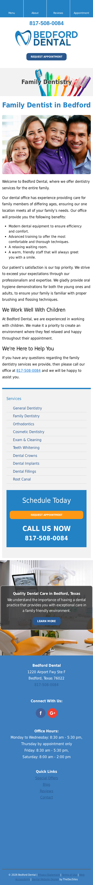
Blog (46, 784)
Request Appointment (46, 56)
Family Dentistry (26, 416)
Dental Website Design (45, 879)
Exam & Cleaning (27, 440)
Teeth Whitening (26, 447)
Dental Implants (26, 463)
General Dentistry (27, 408)
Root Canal (22, 479)
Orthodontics (23, 424)
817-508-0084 (46, 23)
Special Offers (46, 778)
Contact (46, 797)
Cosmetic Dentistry (28, 432)
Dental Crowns (25, 455)
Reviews (46, 791)
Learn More (46, 621)
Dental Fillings (24, 471)
